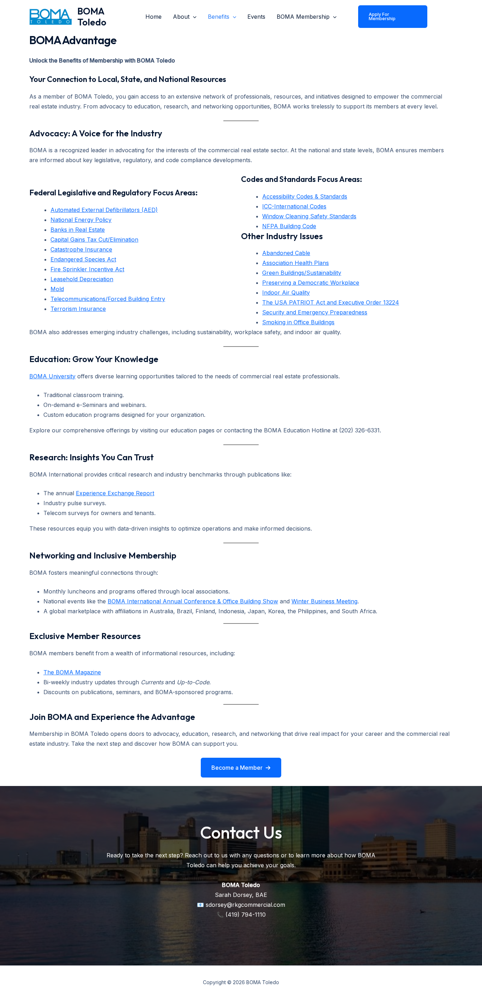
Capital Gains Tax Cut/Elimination (94, 239)
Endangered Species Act (83, 259)
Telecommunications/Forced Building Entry (107, 298)
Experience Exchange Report (115, 493)
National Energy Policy (81, 219)
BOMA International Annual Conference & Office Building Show (193, 601)
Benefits (218, 16)
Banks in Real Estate (77, 229)
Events (256, 16)
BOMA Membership (303, 16)
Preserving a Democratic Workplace (310, 282)
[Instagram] (439, 22)
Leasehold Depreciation (81, 279)
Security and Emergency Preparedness (314, 312)
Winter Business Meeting (324, 601)
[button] (241, 768)
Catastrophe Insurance (81, 249)
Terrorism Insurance (78, 308)
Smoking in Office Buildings (298, 322)
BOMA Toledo (91, 16)
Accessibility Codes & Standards (304, 196)
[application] (193, 16)
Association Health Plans (295, 262)
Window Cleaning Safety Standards (309, 216)
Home (153, 16)
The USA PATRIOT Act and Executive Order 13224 (330, 302)
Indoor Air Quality (286, 292)
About (181, 16)
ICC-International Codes (294, 206)
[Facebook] (439, 12)
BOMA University (52, 376)
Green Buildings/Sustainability (301, 272)
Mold (57, 288)
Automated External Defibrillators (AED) (104, 209)
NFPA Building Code (289, 226)
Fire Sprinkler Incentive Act (87, 269)
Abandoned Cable (286, 252)
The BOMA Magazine (72, 672)
